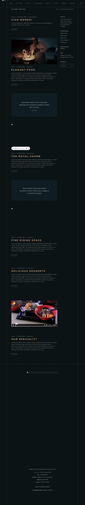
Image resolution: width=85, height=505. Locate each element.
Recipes (62, 57)
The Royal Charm (26, 156)
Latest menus (30, 268)
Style (72, 57)
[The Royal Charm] (34, 137)
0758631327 (45, 474)
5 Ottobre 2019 (21, 67)
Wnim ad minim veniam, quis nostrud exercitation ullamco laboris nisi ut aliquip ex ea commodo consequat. (34, 190)
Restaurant (67, 57)
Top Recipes (30, 237)
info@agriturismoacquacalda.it (44, 477)
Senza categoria (33, 17)
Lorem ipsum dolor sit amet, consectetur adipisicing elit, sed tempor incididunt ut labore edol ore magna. (34, 104)
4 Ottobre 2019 (21, 153)
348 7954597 (45, 479)
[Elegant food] (34, 51)
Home (57, 9)
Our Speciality (24, 339)
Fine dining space (26, 240)
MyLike (13, 17)
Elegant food (23, 70)
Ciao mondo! (22, 19)
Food (66, 55)
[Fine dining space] (34, 221)
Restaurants (30, 67)
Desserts (62, 55)
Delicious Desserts (28, 271)
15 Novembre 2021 (22, 17)
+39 (41, 474)
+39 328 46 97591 (44, 482)
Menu (69, 55)
